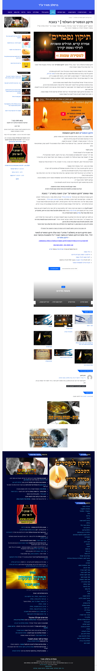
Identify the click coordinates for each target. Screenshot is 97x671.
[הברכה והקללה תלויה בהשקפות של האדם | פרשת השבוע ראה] (26, 106)
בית (90, 12)
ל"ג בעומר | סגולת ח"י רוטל (39, 601)
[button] (17, 165)
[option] (56, 291)
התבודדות (87, 537)
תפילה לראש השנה (32, 614)
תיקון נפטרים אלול (16, 96)
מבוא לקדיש (49, 346)
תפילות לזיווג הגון (17, 482)
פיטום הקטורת (20, 630)
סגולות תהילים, (30, 647)
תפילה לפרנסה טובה (84, 636)
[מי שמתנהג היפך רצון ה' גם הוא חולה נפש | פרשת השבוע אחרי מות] (84, 336)
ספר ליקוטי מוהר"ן (85, 570)
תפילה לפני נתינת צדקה (15, 141)
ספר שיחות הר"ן (85, 582)
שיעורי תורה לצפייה (85, 615)
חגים (88, 539)
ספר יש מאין (86, 567)
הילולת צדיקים (86, 530)
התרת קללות (32, 619)
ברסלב (88, 523)
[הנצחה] (43, 320)
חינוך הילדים (44, 538)
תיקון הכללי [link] (43, 494)
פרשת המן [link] (26, 480)
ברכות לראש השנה (85, 520)
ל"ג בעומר (87, 553)
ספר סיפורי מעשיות (85, 579)
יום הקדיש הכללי (66, 197)
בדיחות (23, 12)
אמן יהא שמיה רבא (88, 365)
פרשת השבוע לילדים (84, 598)
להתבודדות (9, 532)
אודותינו (35, 668)
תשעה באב (87, 643)
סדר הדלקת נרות (29, 596)
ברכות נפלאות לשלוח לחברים (27, 530)
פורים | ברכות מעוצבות (40, 606)
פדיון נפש (16, 12)
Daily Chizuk (86, 506)
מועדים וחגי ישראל (85, 556)
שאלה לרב (36, 12)
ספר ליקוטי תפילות (85, 575)
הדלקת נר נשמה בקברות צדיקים (80, 254)
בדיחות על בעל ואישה (16, 63)
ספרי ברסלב (86, 584)
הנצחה (50, 326)
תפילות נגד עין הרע (85, 641)
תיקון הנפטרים (86, 133)
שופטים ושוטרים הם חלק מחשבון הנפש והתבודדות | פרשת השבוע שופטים (13, 91)
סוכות (88, 560)
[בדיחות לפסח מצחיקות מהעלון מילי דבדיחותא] (26, 58)
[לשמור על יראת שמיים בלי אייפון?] (26, 113)
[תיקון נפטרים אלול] (26, 99)
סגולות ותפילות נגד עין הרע (21, 623)
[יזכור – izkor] (84, 319)
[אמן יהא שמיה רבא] (84, 356)
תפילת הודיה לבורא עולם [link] (23, 499)
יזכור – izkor (90, 325)
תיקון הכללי (50, 199)
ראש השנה (87, 608)
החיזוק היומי (86, 527)
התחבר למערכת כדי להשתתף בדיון (76, 386)
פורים (88, 591)
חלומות (88, 544)
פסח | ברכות (42, 609)
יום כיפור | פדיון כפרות (40, 599)
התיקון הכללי (45, 12)
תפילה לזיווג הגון (85, 633)
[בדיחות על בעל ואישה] (26, 65)
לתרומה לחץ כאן (43, 664)
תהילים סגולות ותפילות (84, 619)
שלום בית (87, 617)
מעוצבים (26, 611)
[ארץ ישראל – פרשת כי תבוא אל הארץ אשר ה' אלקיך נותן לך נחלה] (26, 78)
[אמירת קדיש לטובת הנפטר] (63, 352)
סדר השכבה (79, 260)
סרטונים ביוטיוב (35, 553)
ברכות (29, 12)
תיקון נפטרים (62, 237)
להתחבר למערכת (86, 396)
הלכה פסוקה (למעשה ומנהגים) (81, 534)
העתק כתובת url (54, 268)
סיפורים (88, 563)
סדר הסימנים (42, 614)
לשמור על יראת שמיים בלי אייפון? (13, 110)
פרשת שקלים (49, 361)
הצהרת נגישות (48, 666)
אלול (88, 513)
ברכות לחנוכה (42, 596)
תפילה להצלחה (86, 631)
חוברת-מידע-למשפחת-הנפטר (81, 262)
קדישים (56, 199)
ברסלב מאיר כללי (85, 525)
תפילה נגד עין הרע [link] (19, 619)
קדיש (53, 12)
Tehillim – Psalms (85, 511)
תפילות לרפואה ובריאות (83, 638)
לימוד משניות (69, 328)
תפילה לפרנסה (44, 480)
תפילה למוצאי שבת (41, 635)
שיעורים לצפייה (82, 12)
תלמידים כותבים (85, 626)
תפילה (88, 629)
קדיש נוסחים (86, 603)
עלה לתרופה (86, 586)
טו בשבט (87, 549)
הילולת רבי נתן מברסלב (83, 532)
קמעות (22, 644)
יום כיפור (87, 551)
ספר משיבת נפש (85, 577)
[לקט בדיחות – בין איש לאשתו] (26, 45)
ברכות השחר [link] (14, 491)
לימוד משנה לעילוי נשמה (83, 257)
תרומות (10, 12)
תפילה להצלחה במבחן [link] (33, 641)
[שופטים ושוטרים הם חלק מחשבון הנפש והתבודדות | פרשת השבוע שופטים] (26, 92)
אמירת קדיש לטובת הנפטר (66, 357)
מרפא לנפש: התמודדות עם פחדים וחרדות (78, 558)
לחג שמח (36, 609)
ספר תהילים (50, 73)
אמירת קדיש (73, 210)
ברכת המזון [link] (43, 485)
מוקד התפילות (61, 12)
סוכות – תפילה (42, 604)
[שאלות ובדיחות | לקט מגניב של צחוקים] (26, 38)
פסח (89, 593)
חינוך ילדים (87, 542)
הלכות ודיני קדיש (68, 331)
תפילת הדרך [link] (42, 489)
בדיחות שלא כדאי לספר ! (15, 49)
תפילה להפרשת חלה (21, 633)
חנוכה (88, 546)
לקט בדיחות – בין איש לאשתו (14, 42)
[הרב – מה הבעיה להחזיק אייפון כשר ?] (26, 85)
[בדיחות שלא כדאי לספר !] (26, 52)
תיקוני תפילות (86, 624)
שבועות (88, 612)
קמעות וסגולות (86, 605)
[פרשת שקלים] (43, 354)
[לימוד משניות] (63, 321)
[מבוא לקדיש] (43, 338)
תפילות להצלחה (16, 651)
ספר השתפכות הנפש (84, 565)
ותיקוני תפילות (22, 647)
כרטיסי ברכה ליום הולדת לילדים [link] (34, 566)
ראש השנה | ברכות (41, 611)
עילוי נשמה (87, 252)
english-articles (85, 509)
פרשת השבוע (72, 12)
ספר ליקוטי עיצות (85, 572)
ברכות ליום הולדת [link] (15, 562)
